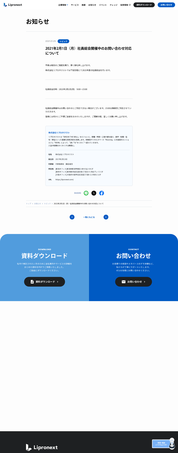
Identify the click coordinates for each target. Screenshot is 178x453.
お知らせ (37, 203)
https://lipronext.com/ (64, 179)
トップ (28, 203)
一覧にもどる (89, 217)
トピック (47, 203)
